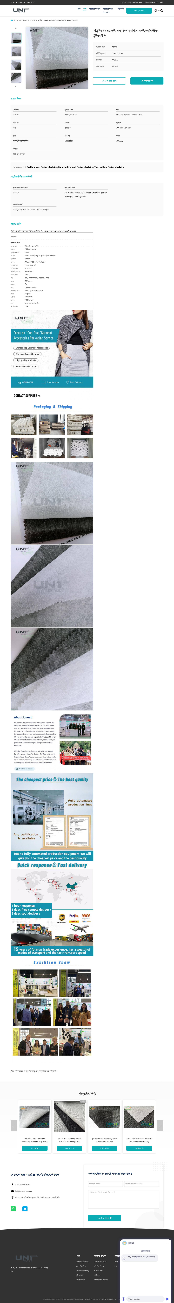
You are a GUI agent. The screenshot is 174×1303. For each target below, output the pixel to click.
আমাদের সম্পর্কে (94, 9)
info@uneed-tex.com (23, 1191)
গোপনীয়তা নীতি (47, 1299)
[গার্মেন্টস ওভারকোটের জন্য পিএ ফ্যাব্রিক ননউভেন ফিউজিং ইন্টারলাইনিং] (57, 58)
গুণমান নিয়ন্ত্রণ (98, 1271)
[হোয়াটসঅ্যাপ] (16, 1211)
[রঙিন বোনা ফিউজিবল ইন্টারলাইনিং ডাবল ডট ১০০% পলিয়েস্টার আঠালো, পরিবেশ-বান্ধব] (139, 1116)
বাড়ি (79, 9)
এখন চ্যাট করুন (139, 11)
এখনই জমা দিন (103, 1218)
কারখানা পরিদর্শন (99, 1266)
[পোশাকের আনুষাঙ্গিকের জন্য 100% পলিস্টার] (34, 1116)
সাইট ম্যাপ (97, 1275)
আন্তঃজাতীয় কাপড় (21, 1071)
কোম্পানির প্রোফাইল (100, 1261)
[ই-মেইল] (28, 1211)
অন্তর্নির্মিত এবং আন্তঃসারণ (48, 1071)
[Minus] (167, 1243)
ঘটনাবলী (121, 9)
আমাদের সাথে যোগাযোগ (108, 10)
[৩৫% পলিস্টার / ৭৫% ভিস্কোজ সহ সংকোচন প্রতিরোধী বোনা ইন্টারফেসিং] (69, 1116)
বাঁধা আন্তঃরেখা (33, 1071)
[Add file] (123, 1299)
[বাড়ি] (21, 10)
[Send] (168, 1299)
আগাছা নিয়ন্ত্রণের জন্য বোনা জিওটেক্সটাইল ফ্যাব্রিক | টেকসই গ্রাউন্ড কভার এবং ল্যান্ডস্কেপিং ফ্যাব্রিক (104, 1142)
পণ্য (84, 9)
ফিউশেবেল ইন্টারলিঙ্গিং (29, 20)
